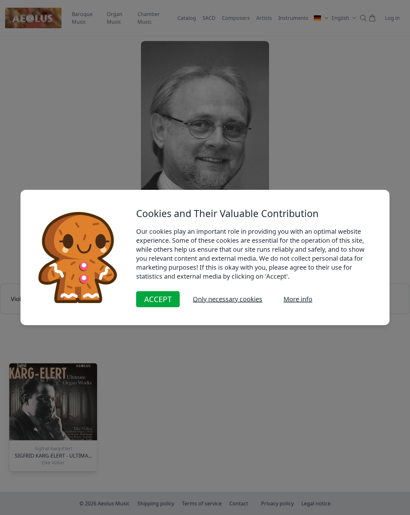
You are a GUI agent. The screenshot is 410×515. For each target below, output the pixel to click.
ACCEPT (158, 299)
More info (297, 299)
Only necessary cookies (227, 299)
